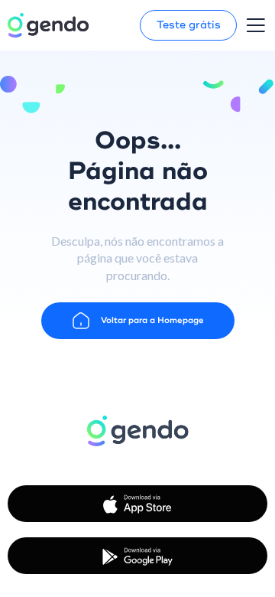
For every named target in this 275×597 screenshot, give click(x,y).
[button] (255, 25)
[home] (48, 25)
